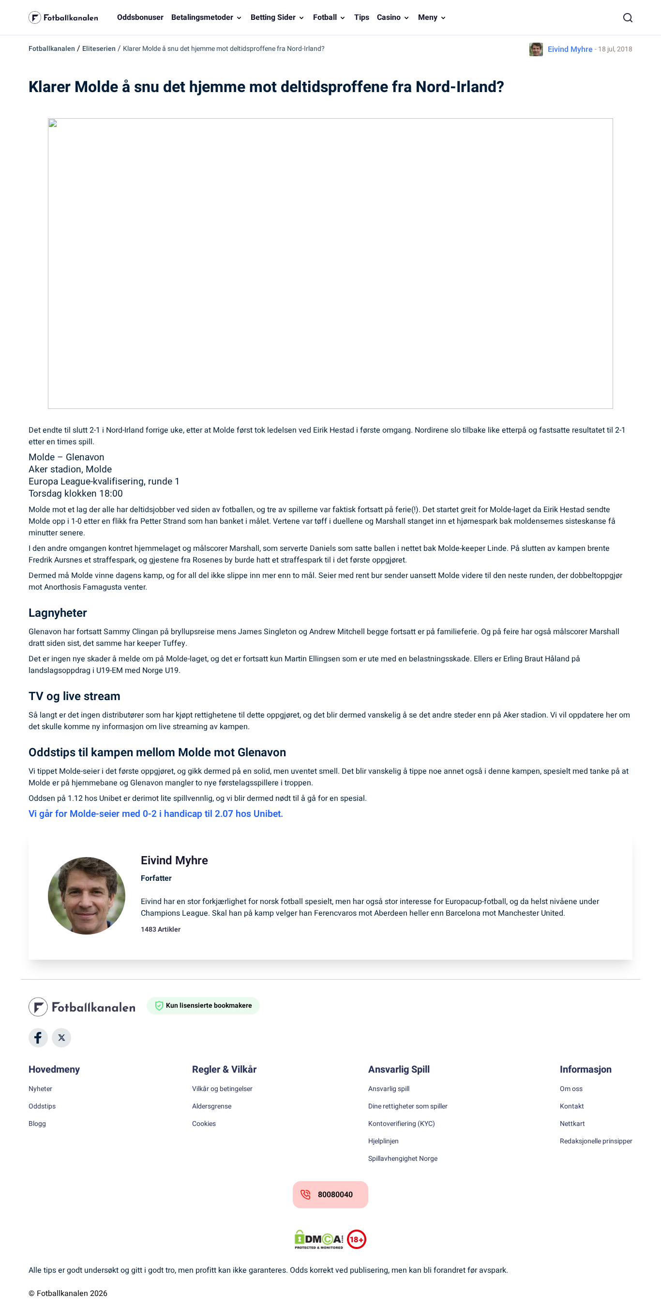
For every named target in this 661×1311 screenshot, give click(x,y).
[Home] (88, 1006)
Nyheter (40, 1089)
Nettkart (572, 1124)
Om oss (571, 1089)
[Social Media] (38, 1037)
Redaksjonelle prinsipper (596, 1141)
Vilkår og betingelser (222, 1089)
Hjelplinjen (383, 1141)
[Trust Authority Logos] (356, 1239)
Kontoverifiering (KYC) (401, 1124)
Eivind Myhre (570, 49)
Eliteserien (99, 49)
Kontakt (572, 1106)
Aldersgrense (211, 1106)
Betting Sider (273, 17)
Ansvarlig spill (388, 1089)
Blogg (37, 1124)
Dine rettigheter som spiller (408, 1106)
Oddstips (42, 1106)
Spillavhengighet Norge (402, 1159)
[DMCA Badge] (319, 1239)
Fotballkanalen (52, 49)
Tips (361, 17)
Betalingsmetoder (202, 17)
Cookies (204, 1124)
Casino (389, 17)
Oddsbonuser (140, 17)
